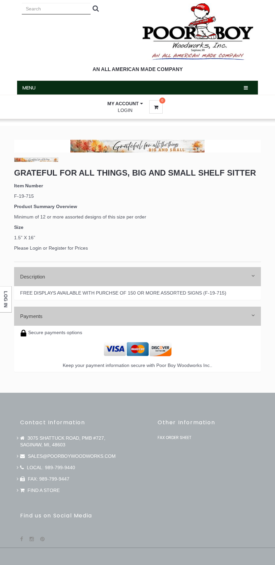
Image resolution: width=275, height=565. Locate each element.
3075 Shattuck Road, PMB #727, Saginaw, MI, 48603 (62, 441)
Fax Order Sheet (174, 437)
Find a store (43, 490)
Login (125, 110)
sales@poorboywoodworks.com (71, 456)
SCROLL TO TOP (258, 215)
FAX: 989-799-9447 (47, 479)
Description (32, 276)
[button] (125, 103)
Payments (31, 316)
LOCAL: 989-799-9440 (50, 467)
